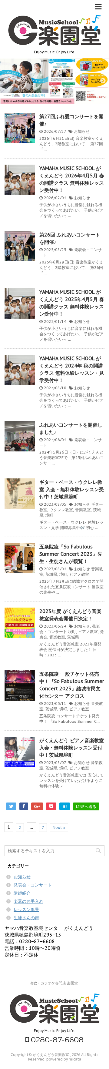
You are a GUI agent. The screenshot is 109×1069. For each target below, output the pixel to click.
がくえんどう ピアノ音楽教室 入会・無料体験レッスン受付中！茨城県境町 (71, 747)
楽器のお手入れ (28, 901)
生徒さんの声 (26, 917)
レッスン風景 (26, 909)
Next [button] (103, 81)
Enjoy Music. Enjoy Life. (54, 1030)
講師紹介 (22, 893)
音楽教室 (83, 509)
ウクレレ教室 (61, 509)
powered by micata (63, 1059)
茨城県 (51, 574)
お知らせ (82, 131)
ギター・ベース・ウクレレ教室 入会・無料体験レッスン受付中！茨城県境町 (71, 489)
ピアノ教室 (79, 574)
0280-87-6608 (56, 1039)
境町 (49, 515)
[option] (54, 81)
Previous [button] (6, 81)
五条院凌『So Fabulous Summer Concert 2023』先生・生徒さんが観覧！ (70, 554)
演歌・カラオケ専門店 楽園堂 (54, 983)
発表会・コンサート (33, 885)
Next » (59, 827)
